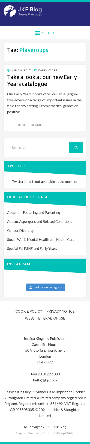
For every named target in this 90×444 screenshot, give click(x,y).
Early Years (47, 70)
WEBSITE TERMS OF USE (45, 318)
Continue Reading (30, 125)
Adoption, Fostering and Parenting (33, 212)
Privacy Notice (60, 311)
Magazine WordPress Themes (35, 433)
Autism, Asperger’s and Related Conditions (39, 221)
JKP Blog (59, 427)
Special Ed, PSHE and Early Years (32, 248)
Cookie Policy (28, 311)
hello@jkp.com (45, 380)
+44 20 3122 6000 (45, 374)
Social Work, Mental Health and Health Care (41, 239)
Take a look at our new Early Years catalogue (42, 80)
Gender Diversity (20, 230)
